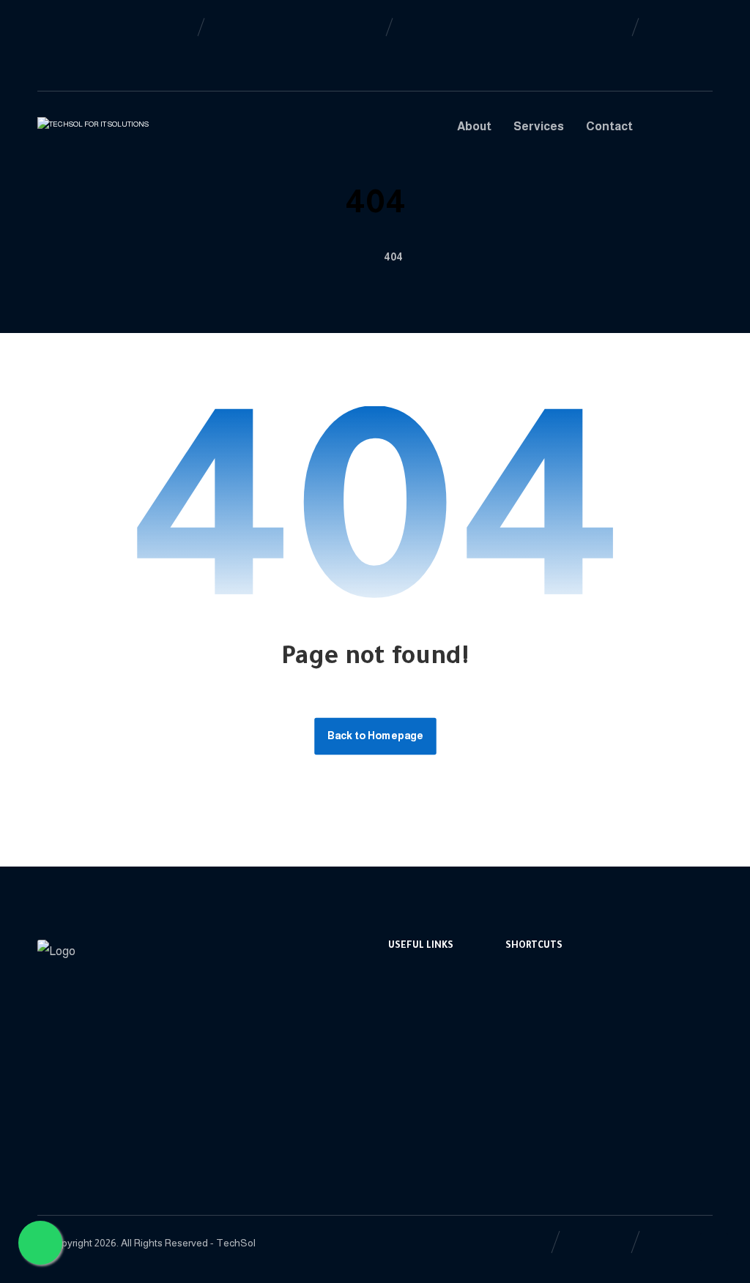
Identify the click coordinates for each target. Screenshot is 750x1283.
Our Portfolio (437, 1112)
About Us (545, 995)
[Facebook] (49, 26)
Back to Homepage (375, 735)
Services (543, 1018)
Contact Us (550, 1112)
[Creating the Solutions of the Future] (111, 132)
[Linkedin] (72, 26)
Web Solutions (441, 1042)
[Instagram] (72, 49)
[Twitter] (49, 49)
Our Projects (553, 1088)
